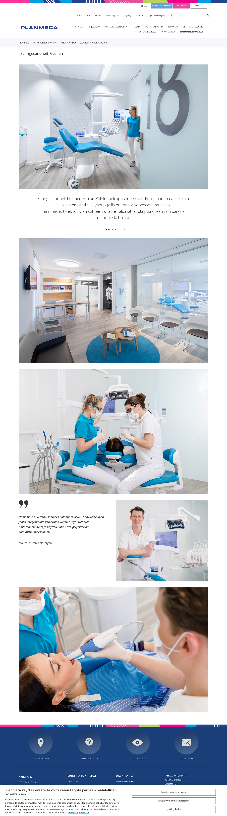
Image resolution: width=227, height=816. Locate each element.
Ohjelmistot (171, 784)
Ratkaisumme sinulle (145, 31)
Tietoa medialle (138, 758)
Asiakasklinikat (68, 42)
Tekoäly (136, 26)
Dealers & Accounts (193, 26)
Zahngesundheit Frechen (41, 53)
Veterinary (182, 5)
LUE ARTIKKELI (110, 229)
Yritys (79, 15)
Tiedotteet (73, 781)
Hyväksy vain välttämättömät (173, 800)
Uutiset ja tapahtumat (93, 15)
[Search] (208, 15)
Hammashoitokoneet (191, 31)
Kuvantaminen (168, 31)
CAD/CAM (79, 26)
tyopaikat (173, 26)
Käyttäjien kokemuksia (116, 26)
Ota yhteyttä (127, 15)
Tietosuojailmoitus (78, 812)
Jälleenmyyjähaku (159, 15)
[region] (113, 800)
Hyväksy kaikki (173, 809)
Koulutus (140, 15)
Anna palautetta (89, 758)
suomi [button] (146, 6)
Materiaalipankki (113, 15)
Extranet (199, 5)
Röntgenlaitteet (173, 780)
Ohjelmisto (94, 26)
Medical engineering (161, 5)
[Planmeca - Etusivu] (39, 27)
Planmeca (24, 42)
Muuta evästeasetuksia (173, 792)
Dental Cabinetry (154, 26)
